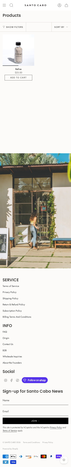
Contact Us (8, 344)
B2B (5, 350)
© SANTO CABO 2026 (11, 442)
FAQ (5, 331)
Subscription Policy (12, 310)
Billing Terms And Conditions (17, 316)
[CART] (66, 5)
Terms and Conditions (31, 442)
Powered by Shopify (10, 448)
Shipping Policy (10, 298)
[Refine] (18, 50)
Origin (6, 338)
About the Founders (12, 362)
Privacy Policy (9, 292)
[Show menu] (4, 5)
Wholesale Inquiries (12, 356)
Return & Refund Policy (14, 304)
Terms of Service (11, 286)
